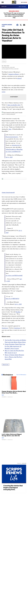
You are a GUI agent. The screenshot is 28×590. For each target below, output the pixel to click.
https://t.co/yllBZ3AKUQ (12, 298)
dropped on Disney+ (13, 74)
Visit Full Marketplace (21, 374)
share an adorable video (13, 105)
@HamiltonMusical (11, 149)
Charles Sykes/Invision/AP (8, 192)
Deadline (18, 312)
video (9, 129)
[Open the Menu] (2, 2)
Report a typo (6, 364)
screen (3, 92)
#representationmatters (12, 137)
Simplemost (5, 328)
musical (19, 78)
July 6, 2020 (9, 157)
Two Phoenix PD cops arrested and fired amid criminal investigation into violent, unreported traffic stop (14, 15)
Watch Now (23, 2)
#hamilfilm (20, 149)
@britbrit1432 (16, 145)
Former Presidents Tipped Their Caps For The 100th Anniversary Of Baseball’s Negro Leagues (15, 346)
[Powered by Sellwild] (24, 463)
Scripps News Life (7, 25)
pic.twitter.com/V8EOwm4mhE (14, 275)
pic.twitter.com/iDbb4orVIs (13, 151)
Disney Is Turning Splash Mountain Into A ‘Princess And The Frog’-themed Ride (14, 357)
